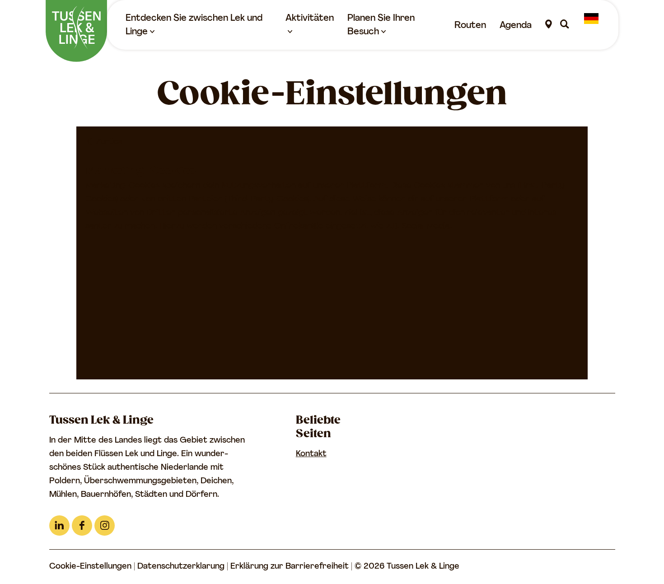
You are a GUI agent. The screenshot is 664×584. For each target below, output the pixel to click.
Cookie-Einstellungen (90, 567)
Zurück (108, 142)
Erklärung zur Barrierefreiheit (290, 567)
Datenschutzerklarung (182, 567)
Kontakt (311, 454)
